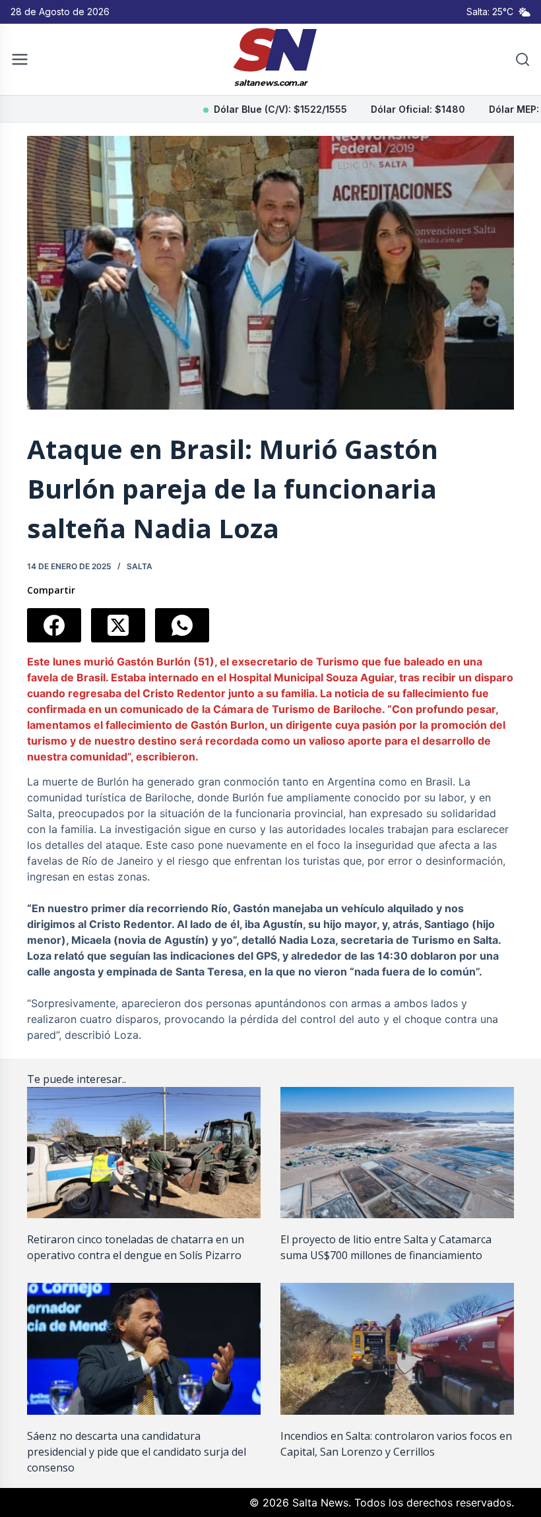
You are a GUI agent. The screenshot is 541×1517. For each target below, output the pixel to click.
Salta (139, 566)
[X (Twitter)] (118, 625)
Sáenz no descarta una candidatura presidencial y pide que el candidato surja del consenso (136, 1452)
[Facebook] (54, 625)
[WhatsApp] (182, 625)
